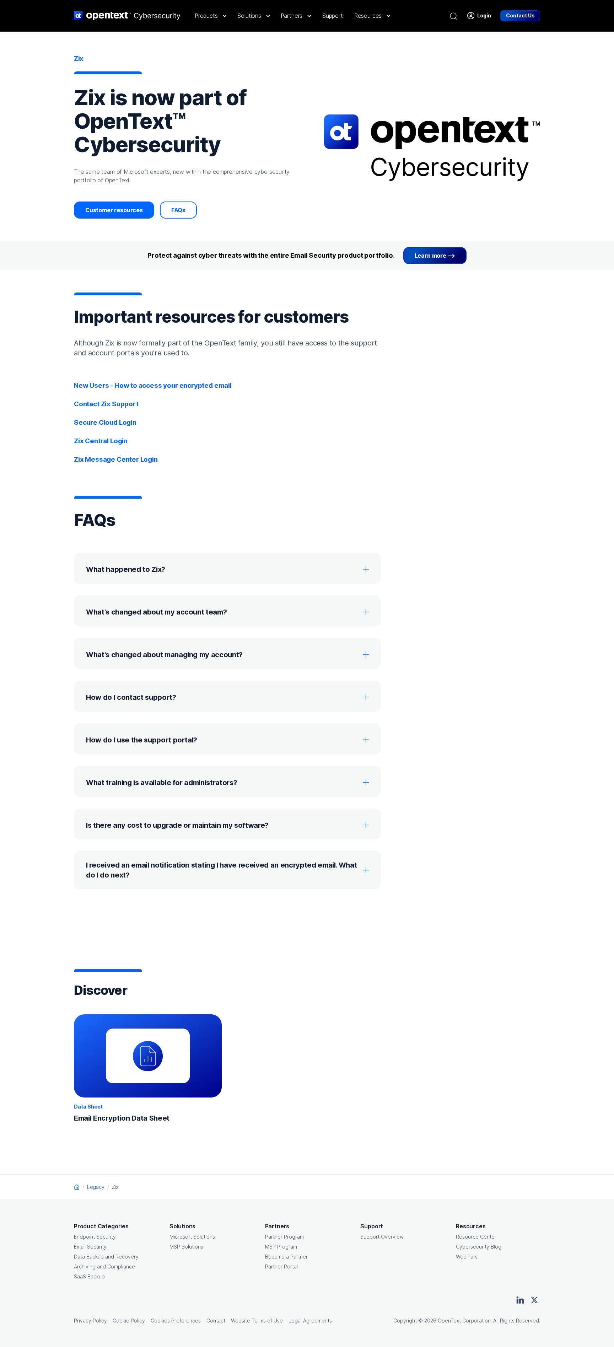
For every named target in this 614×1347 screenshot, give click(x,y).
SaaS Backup (89, 1276)
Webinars (467, 1257)
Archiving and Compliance (104, 1266)
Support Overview (382, 1237)
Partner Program (284, 1237)
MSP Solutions (186, 1247)
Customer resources (114, 210)
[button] (210, 16)
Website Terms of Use (257, 1321)
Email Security (90, 1247)
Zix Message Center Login (116, 459)
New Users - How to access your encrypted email (153, 385)
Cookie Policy (129, 1321)
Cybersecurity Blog (478, 1247)
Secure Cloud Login (105, 422)
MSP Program (281, 1247)
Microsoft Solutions (192, 1237)
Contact (215, 1321)
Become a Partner (286, 1257)
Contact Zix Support (106, 404)
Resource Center (476, 1237)
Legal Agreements (310, 1321)
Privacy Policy (90, 1321)
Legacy (95, 1187)
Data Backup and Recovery (106, 1257)
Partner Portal (281, 1266)
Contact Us (520, 15)
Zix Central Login (101, 441)
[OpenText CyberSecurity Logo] (127, 16)
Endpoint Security (95, 1237)
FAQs (178, 210)
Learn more (430, 255)
